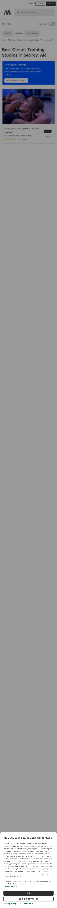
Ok (28, 893)
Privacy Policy (11, 886)
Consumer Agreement (21, 884)
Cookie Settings (28, 899)
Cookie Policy (26, 904)
